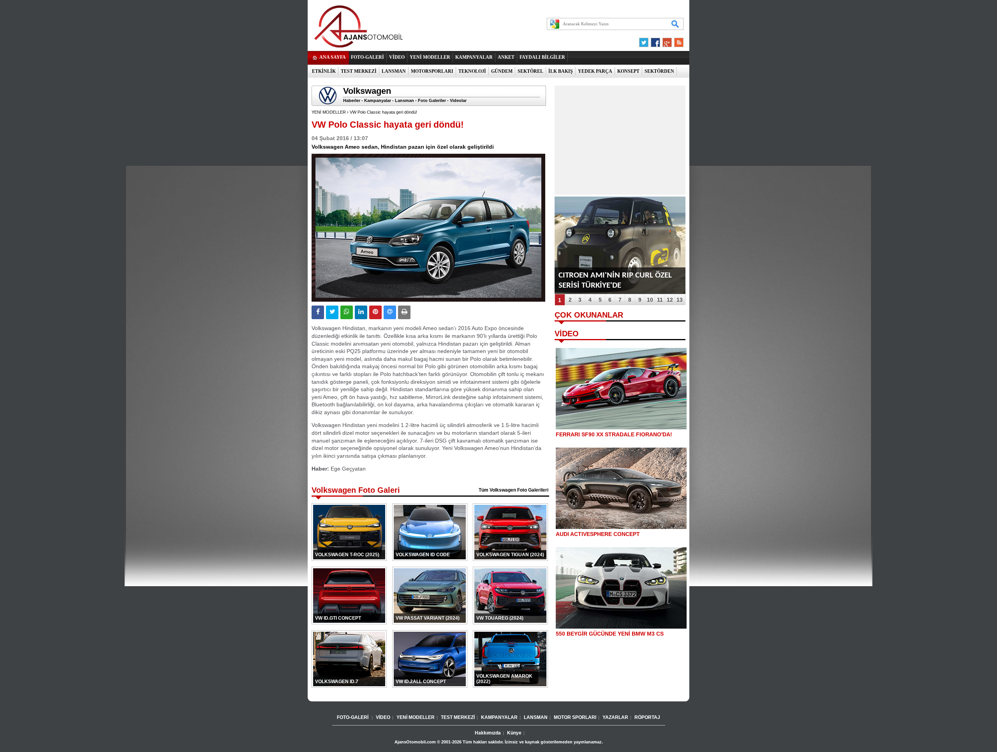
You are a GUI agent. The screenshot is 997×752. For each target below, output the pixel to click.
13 (679, 300)
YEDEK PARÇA (595, 71)
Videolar (458, 100)
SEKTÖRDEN (659, 71)
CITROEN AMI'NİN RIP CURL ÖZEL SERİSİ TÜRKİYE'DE (615, 280)
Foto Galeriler (432, 100)
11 (660, 300)
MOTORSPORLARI (432, 71)
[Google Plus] (666, 40)
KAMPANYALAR (474, 57)
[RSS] (676, 40)
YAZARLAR (615, 717)
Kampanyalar (377, 100)
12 (670, 300)
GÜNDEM (502, 71)
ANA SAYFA (332, 57)
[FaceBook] (655, 40)
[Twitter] (645, 40)
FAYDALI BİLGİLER (542, 57)
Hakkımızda (488, 733)
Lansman (404, 100)
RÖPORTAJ (647, 717)
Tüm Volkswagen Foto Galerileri (513, 490)
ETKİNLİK (324, 71)
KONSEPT (628, 71)
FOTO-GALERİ (367, 57)
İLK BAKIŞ (560, 71)
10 (650, 300)
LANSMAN (394, 71)
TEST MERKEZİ (359, 71)
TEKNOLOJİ (472, 71)
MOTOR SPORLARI (575, 717)
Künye (514, 733)
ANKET (506, 57)
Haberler (351, 100)
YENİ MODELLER (430, 57)
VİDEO (397, 57)
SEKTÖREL (530, 71)
